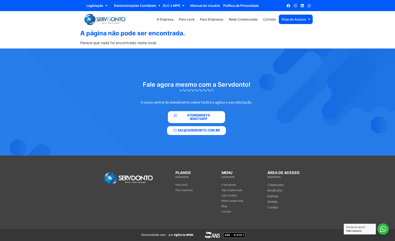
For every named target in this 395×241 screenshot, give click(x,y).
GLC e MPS (171, 5)
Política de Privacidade (241, 5)
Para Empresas (211, 19)
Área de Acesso (294, 19)
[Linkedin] (302, 5)
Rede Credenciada (243, 19)
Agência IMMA (183, 235)
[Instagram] (295, 5)
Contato (269, 19)
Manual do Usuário (205, 5)
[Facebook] (288, 5)
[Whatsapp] (309, 5)
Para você (186, 19)
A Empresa (165, 19)
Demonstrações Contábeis (135, 5)
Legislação (94, 5)
